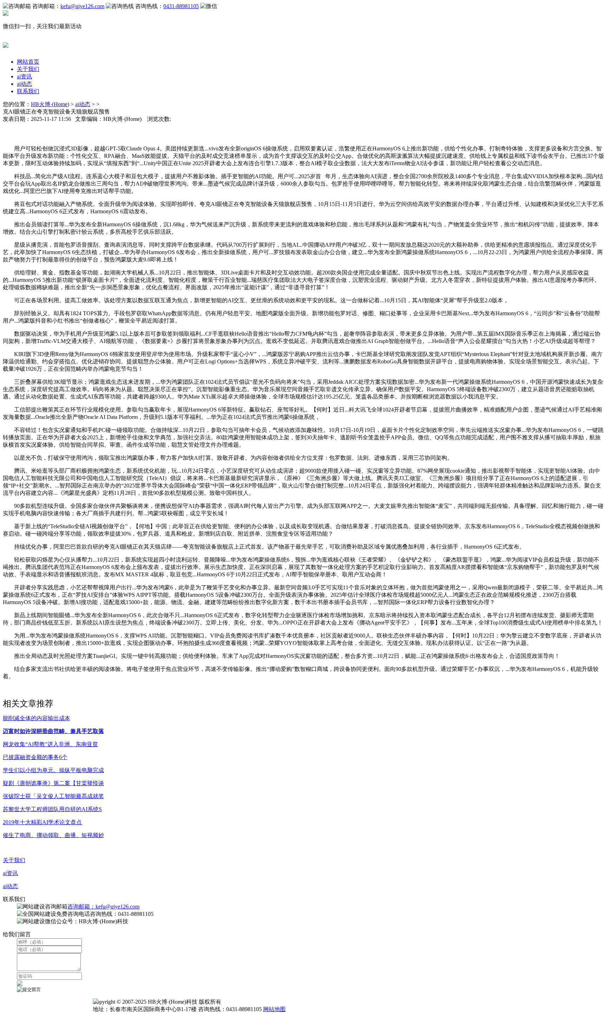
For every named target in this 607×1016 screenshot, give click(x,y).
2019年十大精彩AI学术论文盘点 (42, 822)
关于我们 (28, 69)
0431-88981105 (181, 6)
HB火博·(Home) (50, 104)
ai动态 (24, 84)
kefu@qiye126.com (82, 6)
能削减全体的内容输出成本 (36, 718)
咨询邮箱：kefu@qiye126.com (103, 907)
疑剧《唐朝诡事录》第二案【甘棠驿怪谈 (53, 783)
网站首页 (28, 62)
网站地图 (274, 1009)
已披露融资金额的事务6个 (35, 757)
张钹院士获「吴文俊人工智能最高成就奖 (53, 796)
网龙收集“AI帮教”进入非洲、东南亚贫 (50, 744)
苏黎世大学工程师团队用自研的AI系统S (52, 809)
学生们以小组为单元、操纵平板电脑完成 (53, 770)
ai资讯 (24, 76)
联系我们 (28, 91)
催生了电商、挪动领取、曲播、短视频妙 (53, 835)
